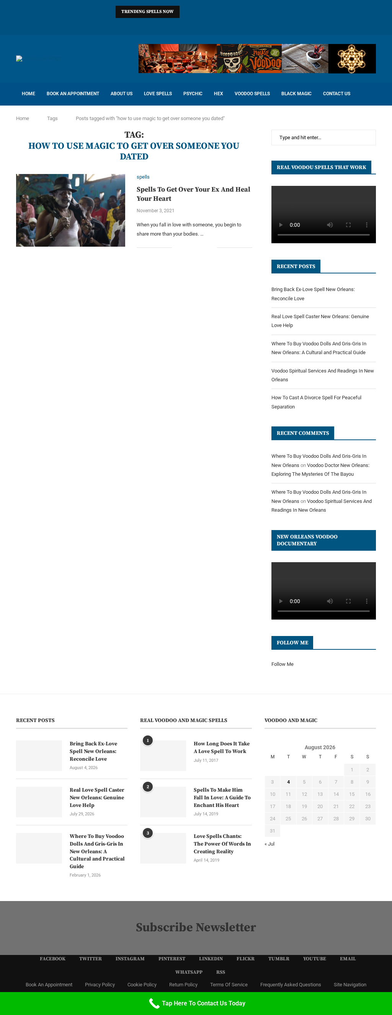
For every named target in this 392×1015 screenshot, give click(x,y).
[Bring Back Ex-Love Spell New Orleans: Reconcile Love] (39, 755)
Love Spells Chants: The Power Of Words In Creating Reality (222, 844)
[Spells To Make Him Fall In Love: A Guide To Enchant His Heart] (163, 802)
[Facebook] (146, 25)
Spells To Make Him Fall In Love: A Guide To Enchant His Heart (222, 797)
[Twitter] (156, 25)
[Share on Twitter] (195, 247)
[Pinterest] (176, 25)
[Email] (226, 25)
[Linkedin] (186, 25)
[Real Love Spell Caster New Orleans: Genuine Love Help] (39, 802)
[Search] (372, 94)
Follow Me (282, 664)
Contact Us (336, 93)
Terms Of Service (229, 984)
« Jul (269, 844)
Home (28, 93)
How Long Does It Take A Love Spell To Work (222, 747)
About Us (121, 93)
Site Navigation (350, 984)
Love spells (158, 93)
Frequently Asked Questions (290, 984)
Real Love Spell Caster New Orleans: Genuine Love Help (97, 797)
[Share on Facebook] (187, 247)
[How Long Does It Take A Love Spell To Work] (163, 755)
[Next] (196, 12)
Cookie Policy (142, 984)
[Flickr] (196, 25)
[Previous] (187, 12)
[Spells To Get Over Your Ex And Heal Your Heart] (70, 210)
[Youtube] (216, 25)
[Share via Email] (211, 247)
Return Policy (183, 984)
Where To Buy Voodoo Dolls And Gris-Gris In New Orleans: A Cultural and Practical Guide (97, 851)
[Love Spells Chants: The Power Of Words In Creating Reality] (163, 848)
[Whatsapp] (236, 25)
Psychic (193, 93)
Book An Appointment (73, 93)
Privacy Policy (100, 984)
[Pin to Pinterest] (203, 247)
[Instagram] (166, 25)
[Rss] (246, 25)
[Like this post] (178, 247)
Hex (218, 93)
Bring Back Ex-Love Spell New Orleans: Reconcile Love (93, 751)
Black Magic (296, 93)
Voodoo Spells (252, 93)
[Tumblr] (206, 25)
